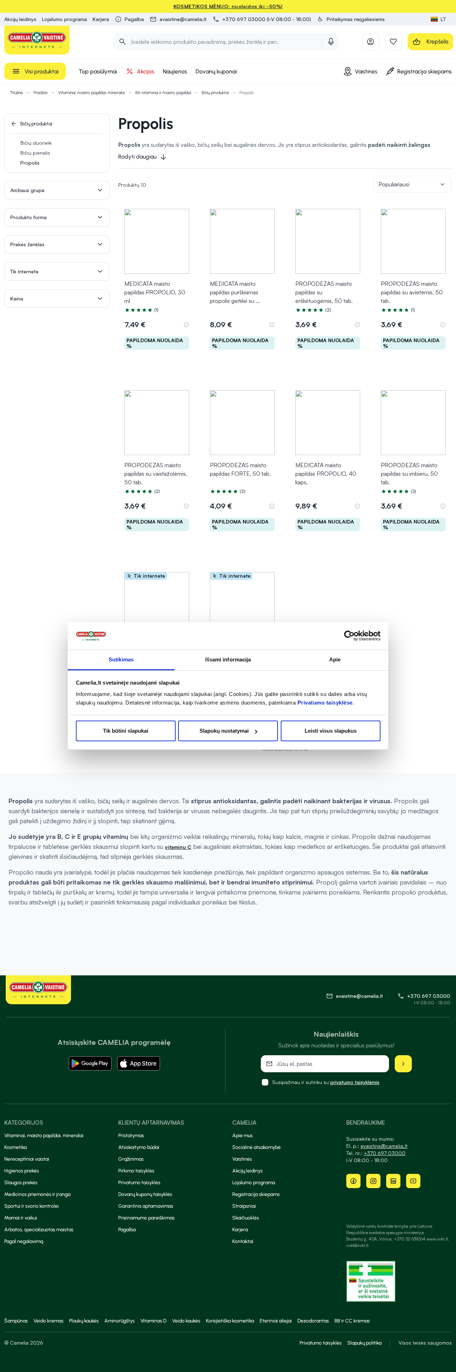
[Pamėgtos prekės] (393, 41)
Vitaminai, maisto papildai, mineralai (91, 92)
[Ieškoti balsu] (331, 41)
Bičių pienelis (35, 153)
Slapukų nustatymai (224, 731)
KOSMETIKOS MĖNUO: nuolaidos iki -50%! (228, 6)
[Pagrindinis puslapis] (37, 40)
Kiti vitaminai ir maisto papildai (163, 92)
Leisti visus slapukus (331, 731)
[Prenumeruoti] (403, 1063)
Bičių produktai (215, 92)
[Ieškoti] (122, 41)
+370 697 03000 (428, 996)
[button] (351, 19)
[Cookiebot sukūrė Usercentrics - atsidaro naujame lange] (349, 636)
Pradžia (40, 92)
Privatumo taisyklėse (325, 703)
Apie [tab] (335, 659)
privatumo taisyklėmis (354, 1082)
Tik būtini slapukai (125, 731)
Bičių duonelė (36, 143)
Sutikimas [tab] (121, 659)
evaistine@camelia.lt (384, 1146)
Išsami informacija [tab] (228, 659)
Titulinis (16, 92)
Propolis (30, 163)
